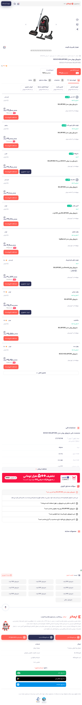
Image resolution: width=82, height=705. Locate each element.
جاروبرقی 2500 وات (68, 581)
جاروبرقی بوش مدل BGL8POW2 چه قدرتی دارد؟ (60, 492)
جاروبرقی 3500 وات (14, 594)
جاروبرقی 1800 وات (14, 581)
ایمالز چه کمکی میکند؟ (74, 648)
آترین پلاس (73, 206)
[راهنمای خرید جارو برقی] (77, 24)
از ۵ (3, 66)
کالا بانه (70, 180)
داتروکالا (73, 154)
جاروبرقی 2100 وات (14, 587)
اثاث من (70, 97)
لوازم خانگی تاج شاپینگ (72, 260)
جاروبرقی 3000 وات (41, 594)
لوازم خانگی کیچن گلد (70, 125)
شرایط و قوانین (35, 658)
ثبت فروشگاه (77, 658)
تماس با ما (37, 662)
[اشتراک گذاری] (77, 29)
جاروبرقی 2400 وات (68, 594)
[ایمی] (6, 626)
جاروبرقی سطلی (68, 600)
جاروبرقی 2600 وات (41, 587)
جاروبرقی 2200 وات (41, 581)
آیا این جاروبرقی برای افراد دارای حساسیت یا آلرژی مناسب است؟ (56, 519)
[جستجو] (15, 3)
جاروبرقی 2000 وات (68, 587)
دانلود (41, 668)
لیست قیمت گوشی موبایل (32, 653)
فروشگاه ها (77, 653)
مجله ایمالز (36, 648)
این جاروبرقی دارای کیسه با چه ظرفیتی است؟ (62, 514)
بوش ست (75, 346)
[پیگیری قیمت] (77, 20)
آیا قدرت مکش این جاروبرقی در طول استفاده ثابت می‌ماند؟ (58, 503)
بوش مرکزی (75, 232)
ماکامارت (76, 320)
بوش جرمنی (75, 292)
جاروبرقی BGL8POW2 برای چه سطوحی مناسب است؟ (59, 509)
